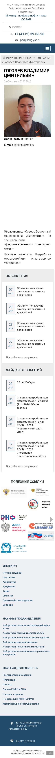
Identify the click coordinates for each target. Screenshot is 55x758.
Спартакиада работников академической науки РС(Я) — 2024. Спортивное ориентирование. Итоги (32, 449)
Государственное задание (17, 675)
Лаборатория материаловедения (20, 642)
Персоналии (9, 577)
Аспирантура (9, 582)
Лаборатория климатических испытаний (23, 646)
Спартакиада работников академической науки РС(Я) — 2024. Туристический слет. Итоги (32, 425)
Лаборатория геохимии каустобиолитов (23, 633)
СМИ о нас (8, 595)
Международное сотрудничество (21, 703)
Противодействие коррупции (18, 600)
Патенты (7, 684)
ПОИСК (17, 27)
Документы (9, 586)
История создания (12, 573)
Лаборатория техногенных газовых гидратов (26, 637)
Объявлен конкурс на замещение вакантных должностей (31, 291)
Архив (6, 591)
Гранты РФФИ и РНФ (14, 689)
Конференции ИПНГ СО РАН (18, 699)
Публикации (9, 679)
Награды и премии (13, 694)
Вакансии (8, 605)
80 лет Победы (26, 382)
